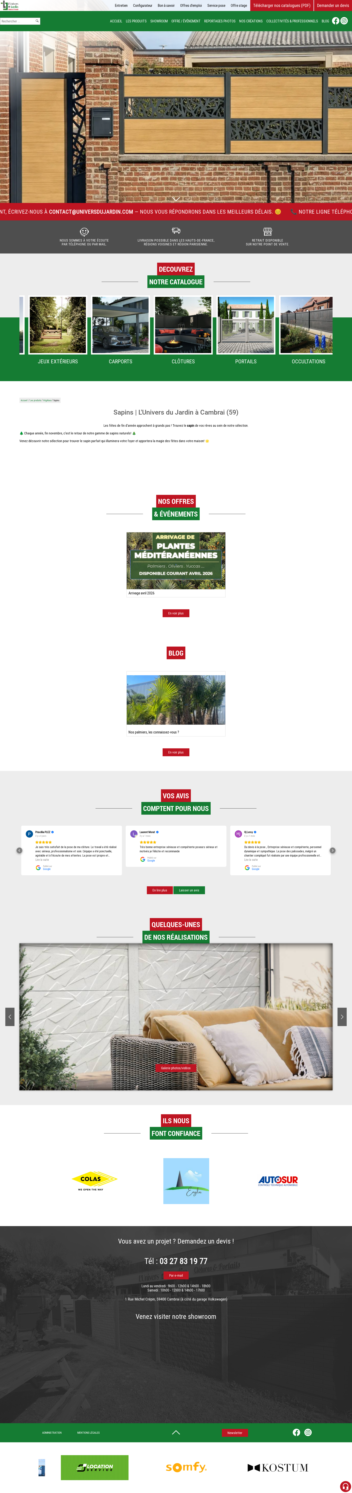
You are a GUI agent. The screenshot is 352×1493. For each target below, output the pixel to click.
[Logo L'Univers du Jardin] (9, 9)
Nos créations (251, 21)
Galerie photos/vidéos (176, 1068)
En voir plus (176, 613)
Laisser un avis (189, 890)
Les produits (136, 21)
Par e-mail (176, 1275)
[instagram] (344, 21)
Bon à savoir (166, 5)
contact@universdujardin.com (307, 211)
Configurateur (142, 5)
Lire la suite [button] (146, 859)
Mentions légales (88, 1432)
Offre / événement (186, 21)
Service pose (216, 5)
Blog (325, 21)
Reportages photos (220, 21)
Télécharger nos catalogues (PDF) (282, 5)
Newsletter (235, 1433)
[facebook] (335, 21)
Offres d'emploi (191, 5)
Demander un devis (333, 5)
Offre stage (239, 5)
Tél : (176, 1261)
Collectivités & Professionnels (292, 21)
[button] (19, 850)
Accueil (116, 21)
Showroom (159, 21)
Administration (52, 1432)
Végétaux (47, 400)
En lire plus (160, 890)
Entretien (121, 5)
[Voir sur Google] (29, 834)
